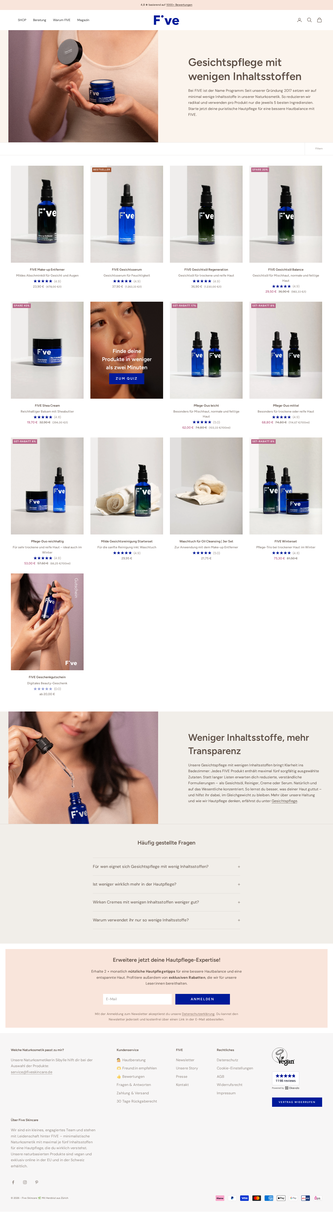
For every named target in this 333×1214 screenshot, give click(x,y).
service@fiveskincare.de (31, 1072)
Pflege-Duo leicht (206, 406)
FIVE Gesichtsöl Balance (286, 270)
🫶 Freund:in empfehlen (137, 1068)
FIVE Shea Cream (47, 406)
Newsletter (185, 1060)
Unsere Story (187, 1068)
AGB (220, 1076)
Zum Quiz (127, 378)
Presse (181, 1076)
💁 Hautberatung (131, 1060)
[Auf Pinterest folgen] (36, 1182)
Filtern (319, 148)
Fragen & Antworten (134, 1084)
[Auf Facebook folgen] (13, 1182)
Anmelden (203, 999)
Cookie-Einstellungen (235, 1068)
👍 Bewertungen (131, 1076)
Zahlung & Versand (133, 1093)
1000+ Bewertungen (179, 4)
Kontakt (182, 1084)
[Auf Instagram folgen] (25, 1182)
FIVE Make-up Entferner (47, 270)
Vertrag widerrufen (297, 1102)
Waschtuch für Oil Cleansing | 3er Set (206, 541)
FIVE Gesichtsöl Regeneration (206, 270)
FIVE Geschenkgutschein (47, 677)
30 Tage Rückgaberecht (137, 1101)
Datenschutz (227, 1060)
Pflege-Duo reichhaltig (47, 541)
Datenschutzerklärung (198, 1014)
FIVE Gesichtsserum (127, 270)
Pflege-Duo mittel (286, 406)
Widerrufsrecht (229, 1084)
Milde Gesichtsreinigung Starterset (127, 541)
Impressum (226, 1093)
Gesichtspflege (284, 801)
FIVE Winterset (286, 541)
